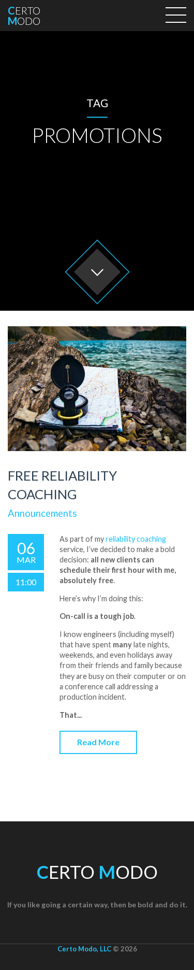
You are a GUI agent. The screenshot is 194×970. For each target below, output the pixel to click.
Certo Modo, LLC (84, 949)
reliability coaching (136, 538)
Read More (98, 742)
